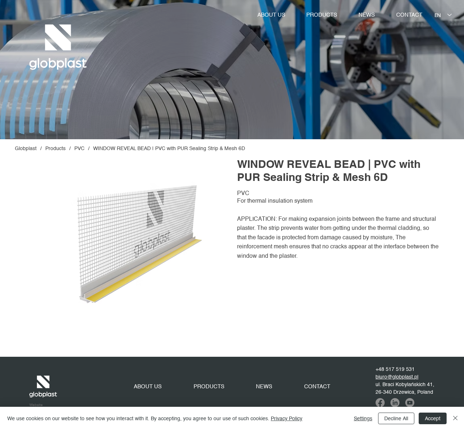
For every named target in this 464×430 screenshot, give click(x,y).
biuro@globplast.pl (397, 377)
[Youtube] (409, 402)
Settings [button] (363, 418)
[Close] (455, 418)
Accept (432, 418)
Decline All (396, 418)
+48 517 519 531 (395, 369)
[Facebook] (380, 402)
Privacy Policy (286, 418)
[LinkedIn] (394, 402)
